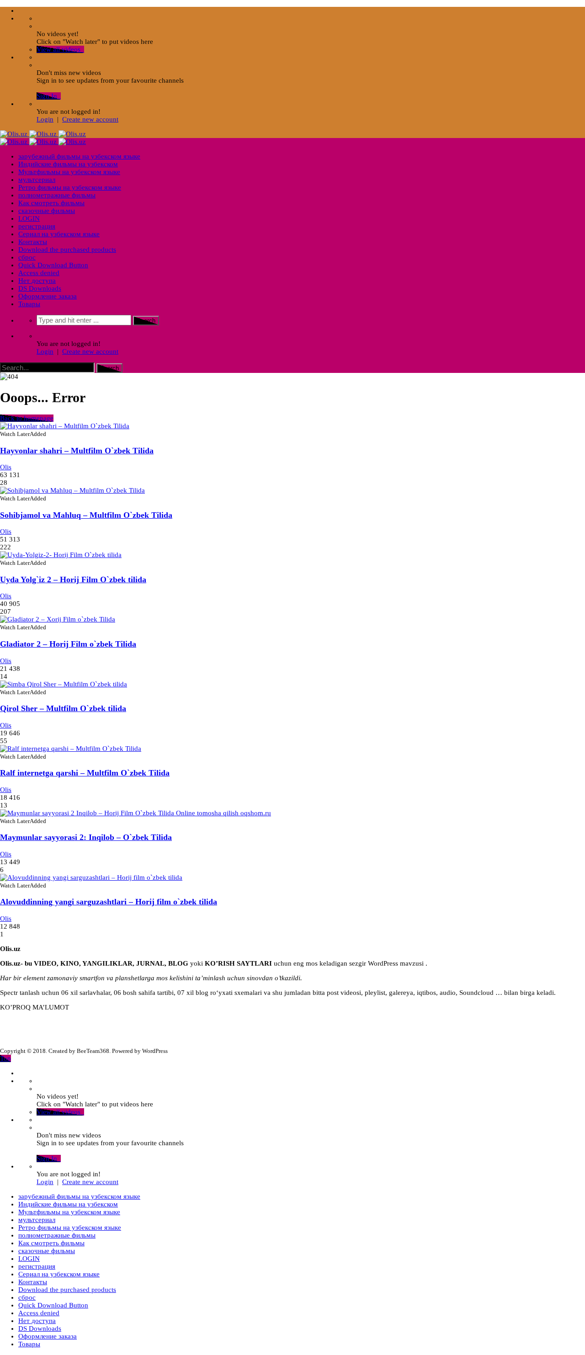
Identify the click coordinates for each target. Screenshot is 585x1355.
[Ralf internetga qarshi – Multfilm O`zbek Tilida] (70, 748)
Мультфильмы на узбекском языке (69, 171)
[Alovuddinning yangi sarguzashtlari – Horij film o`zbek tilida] (91, 877)
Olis (5, 467)
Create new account (90, 119)
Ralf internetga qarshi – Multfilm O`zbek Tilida (85, 772)
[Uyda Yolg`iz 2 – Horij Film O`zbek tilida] (61, 554)
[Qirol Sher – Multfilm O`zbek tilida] (63, 684)
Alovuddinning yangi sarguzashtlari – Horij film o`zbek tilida (108, 901)
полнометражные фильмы (57, 195)
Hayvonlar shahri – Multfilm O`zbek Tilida (77, 450)
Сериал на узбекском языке (59, 234)
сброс (27, 257)
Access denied (38, 272)
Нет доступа (37, 280)
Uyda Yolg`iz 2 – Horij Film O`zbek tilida (73, 579)
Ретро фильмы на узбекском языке (69, 187)
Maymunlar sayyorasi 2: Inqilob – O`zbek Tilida (86, 837)
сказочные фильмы (46, 210)
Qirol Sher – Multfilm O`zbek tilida (63, 708)
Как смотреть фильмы (51, 203)
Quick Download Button (53, 265)
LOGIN (29, 218)
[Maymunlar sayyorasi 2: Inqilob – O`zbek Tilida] (135, 813)
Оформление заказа (47, 296)
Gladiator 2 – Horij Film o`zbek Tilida (68, 643)
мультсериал (36, 179)
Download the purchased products (67, 249)
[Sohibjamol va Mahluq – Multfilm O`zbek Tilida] (72, 490)
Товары (29, 304)
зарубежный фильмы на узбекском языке (79, 156)
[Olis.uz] (43, 134)
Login (45, 119)
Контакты (32, 241)
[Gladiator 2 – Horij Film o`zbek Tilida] (57, 619)
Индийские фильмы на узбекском (68, 164)
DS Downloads (39, 288)
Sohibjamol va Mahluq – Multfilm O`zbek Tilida (86, 515)
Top (5, 1058)
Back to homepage (26, 418)
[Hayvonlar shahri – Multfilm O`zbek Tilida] (64, 426)
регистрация (36, 226)
